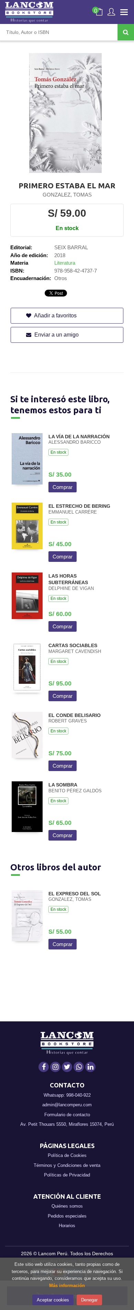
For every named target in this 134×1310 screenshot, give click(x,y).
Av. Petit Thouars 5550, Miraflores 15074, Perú (67, 1124)
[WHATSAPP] (79, 1067)
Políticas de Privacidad (67, 1174)
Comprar (62, 487)
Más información (67, 1285)
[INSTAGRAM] (55, 1067)
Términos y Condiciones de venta (67, 1165)
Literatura (64, 263)
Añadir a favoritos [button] (55, 315)
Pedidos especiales (67, 1216)
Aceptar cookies (53, 1299)
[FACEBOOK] (43, 1067)
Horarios (67, 1225)
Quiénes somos (67, 1206)
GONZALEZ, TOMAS (67, 195)
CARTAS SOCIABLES (72, 645)
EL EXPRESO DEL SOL (74, 893)
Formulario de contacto (67, 1114)
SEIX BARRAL (71, 247)
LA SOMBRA (62, 785)
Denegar (89, 1299)
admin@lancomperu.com (67, 1104)
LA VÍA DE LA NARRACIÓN (79, 436)
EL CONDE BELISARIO (74, 715)
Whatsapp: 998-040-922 (67, 1095)
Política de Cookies (67, 1155)
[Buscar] (126, 32)
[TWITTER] (67, 1067)
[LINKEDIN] (90, 1067)
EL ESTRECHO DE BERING (79, 506)
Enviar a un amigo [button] (56, 335)
